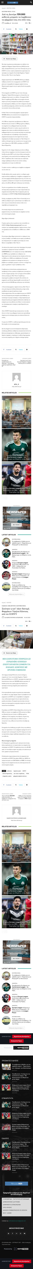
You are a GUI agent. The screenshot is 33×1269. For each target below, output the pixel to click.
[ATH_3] (3, 23)
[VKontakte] (24, 1233)
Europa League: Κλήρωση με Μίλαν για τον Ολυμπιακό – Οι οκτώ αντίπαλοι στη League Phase (21, 576)
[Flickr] (16, 1233)
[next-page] (6, 498)
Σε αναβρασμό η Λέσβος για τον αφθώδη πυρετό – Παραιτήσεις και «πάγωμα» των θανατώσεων (16, 424)
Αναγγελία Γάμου (16, 1266)
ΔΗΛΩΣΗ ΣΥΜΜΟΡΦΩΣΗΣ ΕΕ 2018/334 (15, 1210)
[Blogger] (8, 1233)
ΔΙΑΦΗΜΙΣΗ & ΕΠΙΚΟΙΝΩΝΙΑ (12, 1204)
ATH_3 (8, 23)
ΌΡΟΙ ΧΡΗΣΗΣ (7, 1207)
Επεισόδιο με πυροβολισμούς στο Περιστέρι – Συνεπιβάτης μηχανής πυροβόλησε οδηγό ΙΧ (8, 363)
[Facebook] (12, 1233)
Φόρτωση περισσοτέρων (16, 594)
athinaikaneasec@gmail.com (17, 1221)
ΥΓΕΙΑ (13, 11)
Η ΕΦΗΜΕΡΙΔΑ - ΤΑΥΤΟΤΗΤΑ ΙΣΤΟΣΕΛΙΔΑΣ (16, 1199)
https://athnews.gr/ (16, 386)
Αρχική (4, 8)
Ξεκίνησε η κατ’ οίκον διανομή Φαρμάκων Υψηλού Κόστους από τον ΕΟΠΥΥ (24, 362)
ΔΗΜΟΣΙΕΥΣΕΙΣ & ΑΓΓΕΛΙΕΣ (11, 1202)
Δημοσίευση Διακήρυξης (22, 1261)
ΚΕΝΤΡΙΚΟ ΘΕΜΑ (11, 8)
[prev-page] (3, 498)
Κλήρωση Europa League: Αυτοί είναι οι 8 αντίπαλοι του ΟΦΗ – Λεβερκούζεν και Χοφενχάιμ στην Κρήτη (16, 490)
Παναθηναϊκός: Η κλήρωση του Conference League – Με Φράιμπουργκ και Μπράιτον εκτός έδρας (16, 457)
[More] (27, 29)
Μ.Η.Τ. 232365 (7, 1213)
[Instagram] (20, 1233)
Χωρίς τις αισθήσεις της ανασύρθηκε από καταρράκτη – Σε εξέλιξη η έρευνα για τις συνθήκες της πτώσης (21, 587)
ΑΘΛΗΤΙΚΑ (16, 452)
